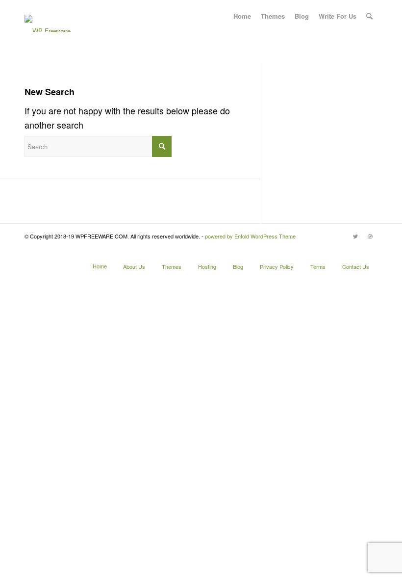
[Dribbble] (370, 236)
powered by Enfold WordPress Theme (250, 236)
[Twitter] (355, 236)
